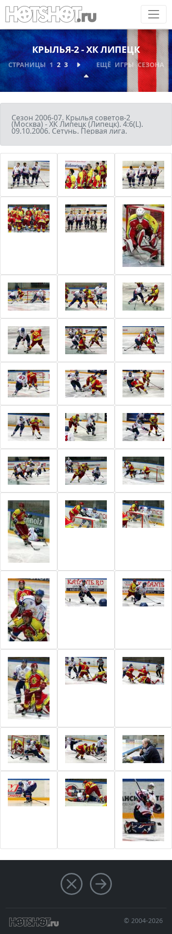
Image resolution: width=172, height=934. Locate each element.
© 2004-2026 (143, 920)
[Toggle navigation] (153, 14)
